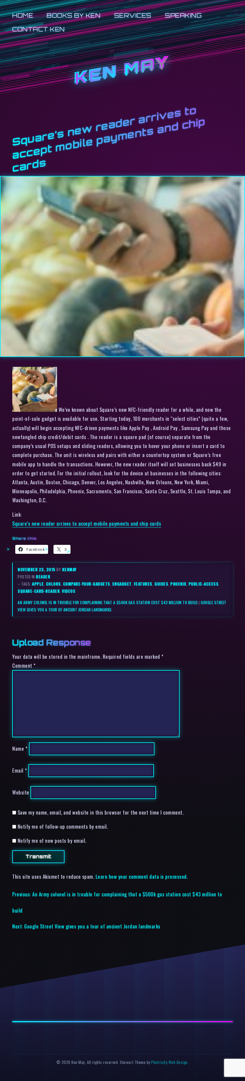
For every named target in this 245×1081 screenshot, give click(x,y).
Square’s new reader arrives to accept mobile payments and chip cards (86, 523)
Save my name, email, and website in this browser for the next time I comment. (101, 812)
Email (19, 770)
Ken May (122, 70)
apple (38, 584)
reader (43, 577)
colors (53, 584)
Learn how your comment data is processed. (142, 876)
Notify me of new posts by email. (52, 840)
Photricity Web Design (169, 1062)
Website (20, 792)
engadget (122, 584)
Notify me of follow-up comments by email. (63, 826)
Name (19, 748)
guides (161, 584)
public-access (204, 584)
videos (68, 591)
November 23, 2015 (37, 569)
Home (22, 15)
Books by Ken (73, 15)
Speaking (183, 15)
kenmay (69, 569)
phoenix (178, 584)
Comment (24, 665)
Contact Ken (38, 29)
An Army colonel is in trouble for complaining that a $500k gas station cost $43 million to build (107, 602)
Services (132, 15)
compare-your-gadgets (86, 584)
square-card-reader (39, 591)
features (143, 584)
